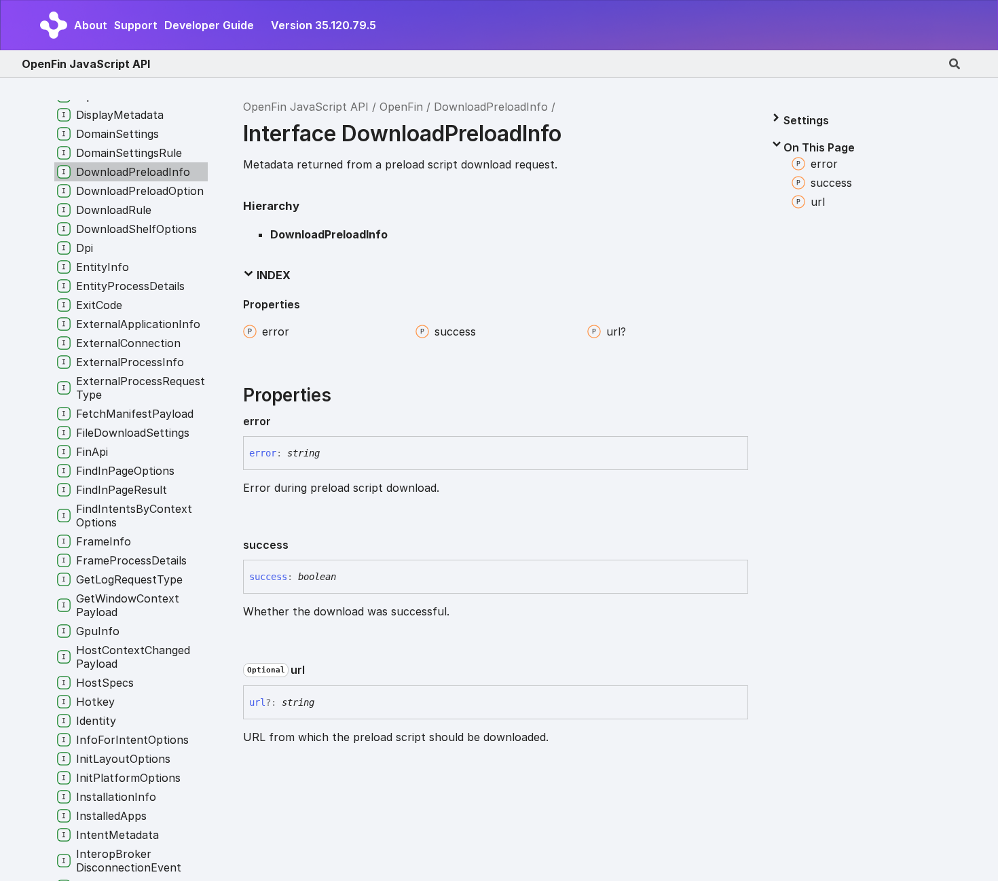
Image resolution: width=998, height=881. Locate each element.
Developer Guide (209, 25)
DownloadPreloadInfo (491, 106)
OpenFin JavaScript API (86, 64)
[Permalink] (281, 421)
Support (136, 25)
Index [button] (272, 275)
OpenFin (401, 106)
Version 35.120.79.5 (323, 25)
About (90, 25)
